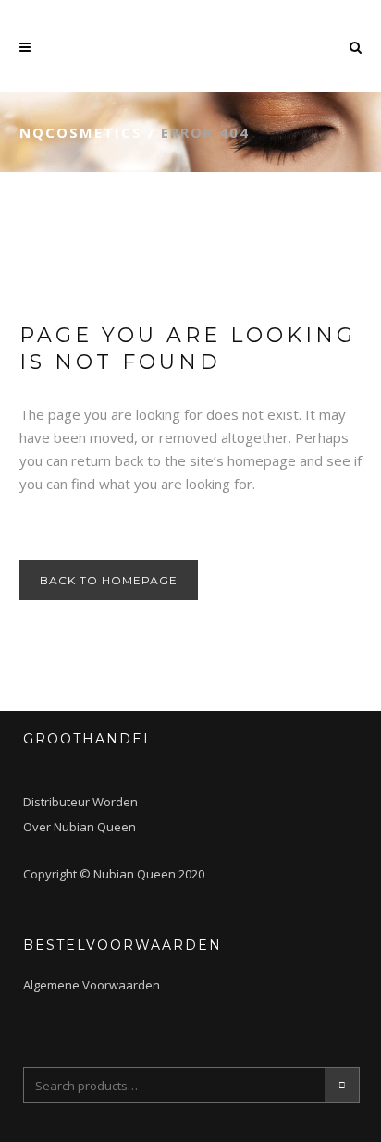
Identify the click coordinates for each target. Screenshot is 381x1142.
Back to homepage (109, 580)
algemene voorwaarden (91, 984)
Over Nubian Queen (79, 826)
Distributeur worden (80, 801)
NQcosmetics (80, 132)
